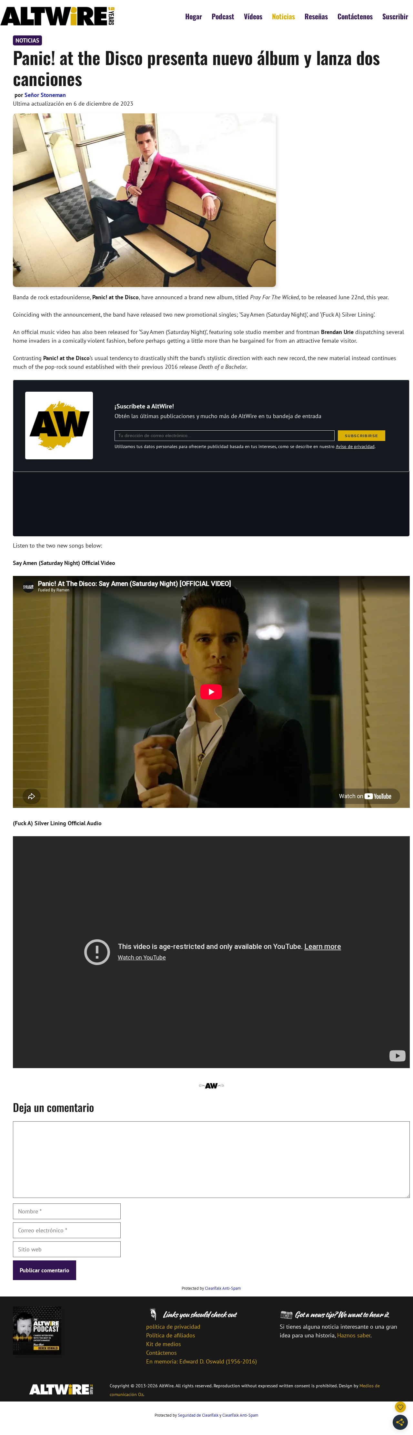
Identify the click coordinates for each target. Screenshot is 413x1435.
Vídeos (253, 16)
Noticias (283, 16)
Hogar (193, 16)
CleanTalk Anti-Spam (223, 1288)
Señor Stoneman (45, 95)
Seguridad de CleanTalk (198, 1415)
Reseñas (316, 16)
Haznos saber (353, 1335)
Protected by (211, 1288)
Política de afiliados (170, 1335)
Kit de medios (163, 1344)
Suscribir (395, 16)
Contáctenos (355, 16)
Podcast (223, 16)
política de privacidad (173, 1326)
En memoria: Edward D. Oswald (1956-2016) (201, 1361)
